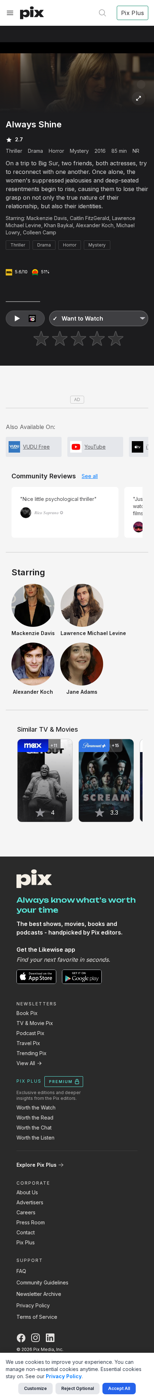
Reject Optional (77, 1388)
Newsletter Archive (38, 1294)
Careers (25, 1212)
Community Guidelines (42, 1282)
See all (90, 476)
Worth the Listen (35, 1138)
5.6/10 (21, 271)
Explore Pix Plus (36, 1165)
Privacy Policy (33, 1305)
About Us (27, 1192)
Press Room (30, 1222)
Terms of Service (36, 1317)
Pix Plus (25, 1242)
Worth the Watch (36, 1107)
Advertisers (29, 1202)
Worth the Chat (34, 1128)
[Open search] (102, 13)
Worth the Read (34, 1117)
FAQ (21, 1271)
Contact (25, 1232)
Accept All (119, 1388)
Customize (35, 1388)
